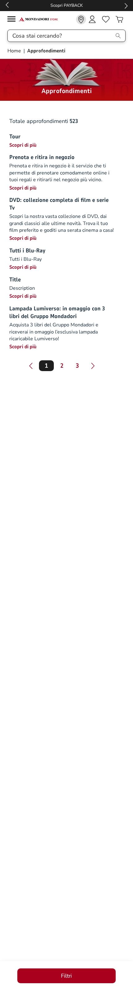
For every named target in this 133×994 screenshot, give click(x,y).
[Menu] (13, 20)
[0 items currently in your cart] (119, 19)
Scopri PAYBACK (66, 5)
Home (14, 50)
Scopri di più (22, 145)
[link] (81, 19)
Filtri (66, 976)
